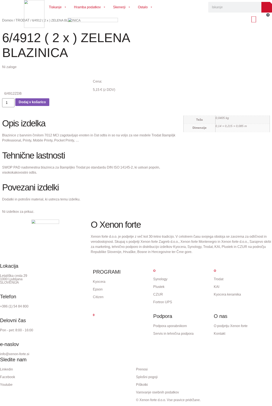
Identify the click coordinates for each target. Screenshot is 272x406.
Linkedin (6, 369)
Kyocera (99, 281)
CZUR (158, 294)
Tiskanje (55, 7)
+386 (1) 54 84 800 (14, 306)
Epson (98, 289)
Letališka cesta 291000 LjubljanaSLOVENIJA (13, 279)
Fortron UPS (162, 302)
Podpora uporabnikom (170, 326)
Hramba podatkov (87, 7)
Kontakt (219, 333)
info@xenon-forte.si (14, 354)
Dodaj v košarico (32, 102)
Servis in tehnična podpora (173, 333)
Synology (160, 279)
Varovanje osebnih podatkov (157, 392)
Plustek (158, 287)
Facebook (7, 377)
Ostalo (143, 7)
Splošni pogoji (147, 377)
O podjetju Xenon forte (231, 326)
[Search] (266, 7)
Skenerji (119, 7)
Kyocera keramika (227, 294)
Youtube (6, 384)
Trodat (218, 279)
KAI (216, 287)
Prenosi (142, 369)
